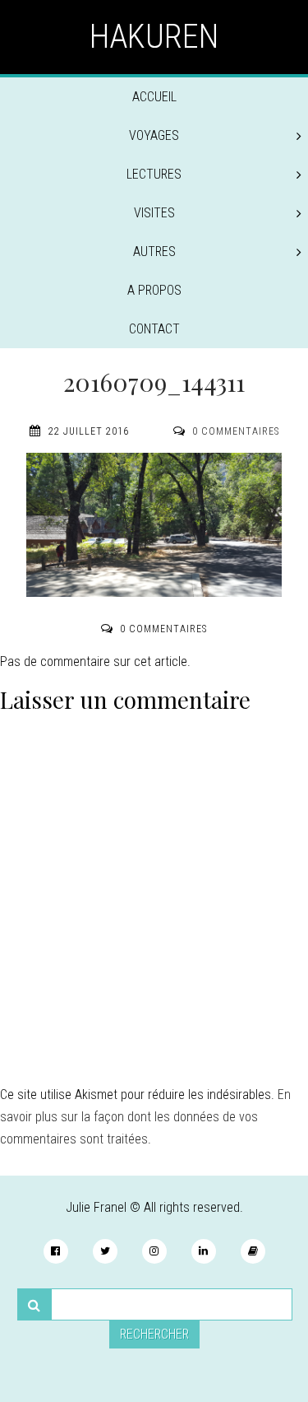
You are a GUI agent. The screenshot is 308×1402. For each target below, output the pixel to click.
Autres (154, 251)
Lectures (154, 174)
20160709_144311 (154, 382)
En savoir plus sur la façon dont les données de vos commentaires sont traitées (145, 1117)
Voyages (154, 135)
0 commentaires (235, 431)
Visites (154, 213)
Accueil (154, 97)
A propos (154, 290)
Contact (154, 329)
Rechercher (154, 1334)
